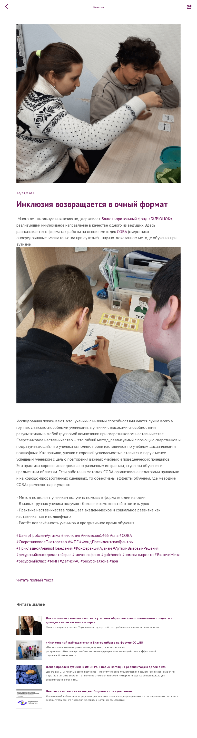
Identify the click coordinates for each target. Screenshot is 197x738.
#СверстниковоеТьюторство (41, 541)
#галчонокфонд (86, 554)
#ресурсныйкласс (31, 561)
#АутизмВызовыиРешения (136, 548)
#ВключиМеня (167, 554)
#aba (114, 561)
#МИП (53, 561)
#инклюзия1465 (95, 535)
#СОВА (126, 535)
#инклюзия (70, 535)
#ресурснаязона (95, 561)
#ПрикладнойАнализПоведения (44, 548)
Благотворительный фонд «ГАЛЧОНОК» (137, 218)
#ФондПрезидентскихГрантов (106, 541)
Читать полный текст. (35, 579)
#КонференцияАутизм (93, 548)
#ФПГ (73, 541)
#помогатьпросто (138, 554)
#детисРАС (70, 561)
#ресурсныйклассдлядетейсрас (43, 554)
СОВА (122, 231)
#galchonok (111, 554)
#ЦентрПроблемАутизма (38, 535)
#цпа (114, 535)
